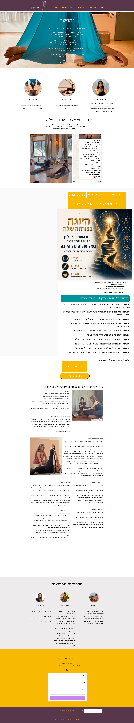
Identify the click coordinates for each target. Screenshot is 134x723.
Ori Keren (77, 719)
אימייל (83, 690)
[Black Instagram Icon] (67, 670)
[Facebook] (31, 8)
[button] (70, 181)
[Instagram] (34, 8)
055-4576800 (67, 715)
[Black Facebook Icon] (64, 670)
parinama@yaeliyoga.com (61, 666)
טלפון (83, 682)
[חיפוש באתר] (82, 711)
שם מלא (83, 675)
